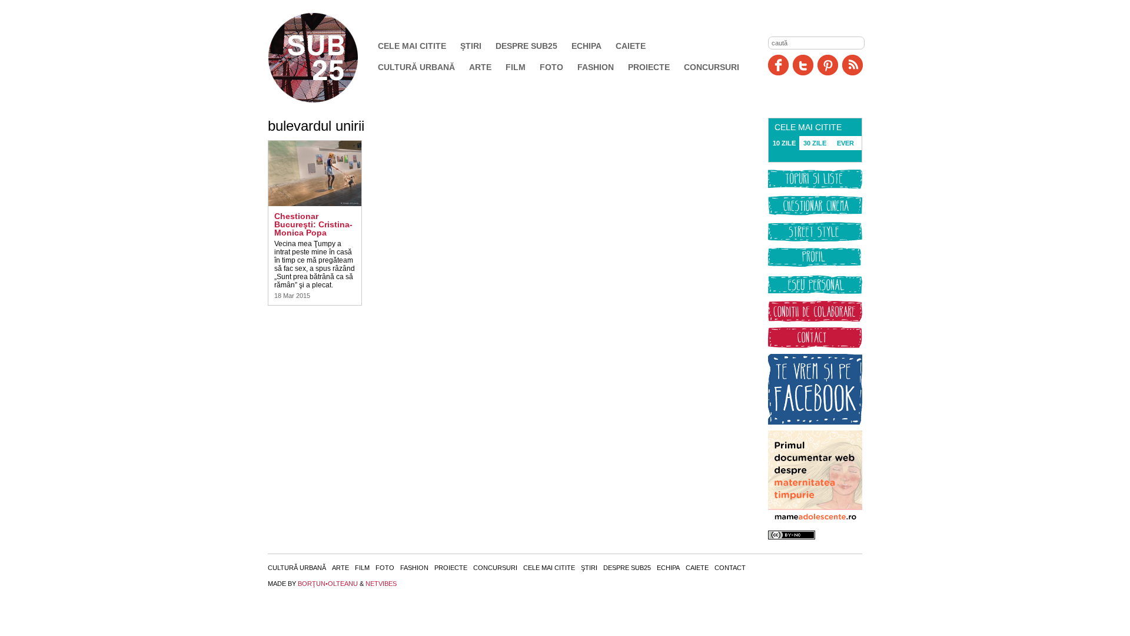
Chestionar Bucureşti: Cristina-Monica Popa (313, 224)
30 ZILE (814, 143)
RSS (852, 65)
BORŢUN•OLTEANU (328, 583)
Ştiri (470, 46)
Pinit (827, 65)
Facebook (778, 65)
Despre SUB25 (526, 46)
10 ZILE (784, 143)
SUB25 (326, 57)
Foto (551, 67)
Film (516, 67)
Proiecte (649, 67)
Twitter (803, 65)
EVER (845, 143)
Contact (730, 567)
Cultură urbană (416, 67)
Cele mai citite (412, 46)
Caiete (631, 46)
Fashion (595, 67)
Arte (480, 67)
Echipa (586, 46)
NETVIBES (381, 583)
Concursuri (711, 67)
